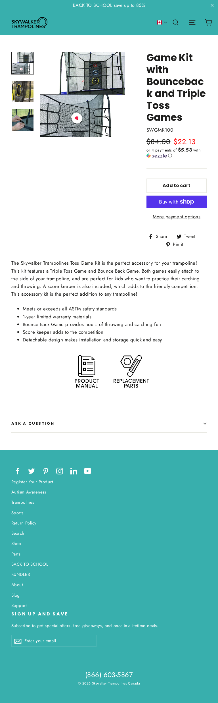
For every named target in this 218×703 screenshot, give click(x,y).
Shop (16, 543)
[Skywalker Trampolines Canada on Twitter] (31, 470)
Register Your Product (32, 482)
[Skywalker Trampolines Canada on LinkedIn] (73, 470)
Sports (17, 513)
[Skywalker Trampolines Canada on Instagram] (59, 470)
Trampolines (22, 502)
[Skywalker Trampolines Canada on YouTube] (87, 470)
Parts (15, 554)
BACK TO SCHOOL (29, 564)
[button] (176, 152)
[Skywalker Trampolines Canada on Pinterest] (45, 470)
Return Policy (24, 523)
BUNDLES (20, 574)
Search (17, 533)
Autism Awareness (28, 492)
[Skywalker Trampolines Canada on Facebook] (17, 470)
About (17, 585)
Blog (15, 595)
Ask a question (32, 423)
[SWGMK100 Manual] (86, 393)
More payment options (177, 216)
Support (19, 605)
